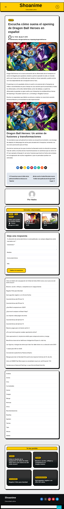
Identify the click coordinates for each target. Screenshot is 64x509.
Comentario (11, 244)
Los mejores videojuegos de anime (16, 315)
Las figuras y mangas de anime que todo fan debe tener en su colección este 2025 (31, 344)
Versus (8, 431)
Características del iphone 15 (15, 320)
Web (8, 263)
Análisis (8, 373)
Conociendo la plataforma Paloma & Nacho (19, 353)
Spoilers (8, 419)
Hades (16, 37)
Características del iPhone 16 (15, 299)
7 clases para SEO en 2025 (14, 348)
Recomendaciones (11, 411)
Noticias (8, 402)
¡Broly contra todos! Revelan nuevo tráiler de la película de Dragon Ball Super (44, 179)
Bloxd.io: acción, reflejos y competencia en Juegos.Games (23, 286)
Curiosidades (10, 386)
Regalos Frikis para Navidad (14, 291)
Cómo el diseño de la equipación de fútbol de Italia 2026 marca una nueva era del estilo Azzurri (19, 461)
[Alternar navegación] (6, 6)
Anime (11, 214)
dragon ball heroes (24, 39)
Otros (8, 406)
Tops (7, 427)
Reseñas (8, 415)
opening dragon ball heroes (38, 39)
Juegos (8, 394)
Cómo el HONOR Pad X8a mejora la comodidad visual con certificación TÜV (28, 361)
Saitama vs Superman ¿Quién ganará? (31, 217)
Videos (11, 20)
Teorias (8, 423)
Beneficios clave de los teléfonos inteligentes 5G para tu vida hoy (26, 340)
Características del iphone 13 (15, 324)
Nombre (9, 252)
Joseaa (13, 223)
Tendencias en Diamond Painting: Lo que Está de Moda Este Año (25, 365)
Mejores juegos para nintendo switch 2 (18, 328)
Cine (16, 214)
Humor (8, 390)
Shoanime (31, 5)
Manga (8, 398)
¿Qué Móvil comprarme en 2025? (16, 307)
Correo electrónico (12, 258)
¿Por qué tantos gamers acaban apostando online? (21, 332)
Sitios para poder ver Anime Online (14, 220)
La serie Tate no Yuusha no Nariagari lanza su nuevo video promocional (49, 216)
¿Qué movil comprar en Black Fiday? (17, 311)
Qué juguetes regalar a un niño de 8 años (18, 295)
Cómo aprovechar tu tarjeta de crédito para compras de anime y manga (27, 336)
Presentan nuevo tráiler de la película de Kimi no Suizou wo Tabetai (19, 179)
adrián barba (14, 39)
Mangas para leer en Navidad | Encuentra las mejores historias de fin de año (29, 357)
